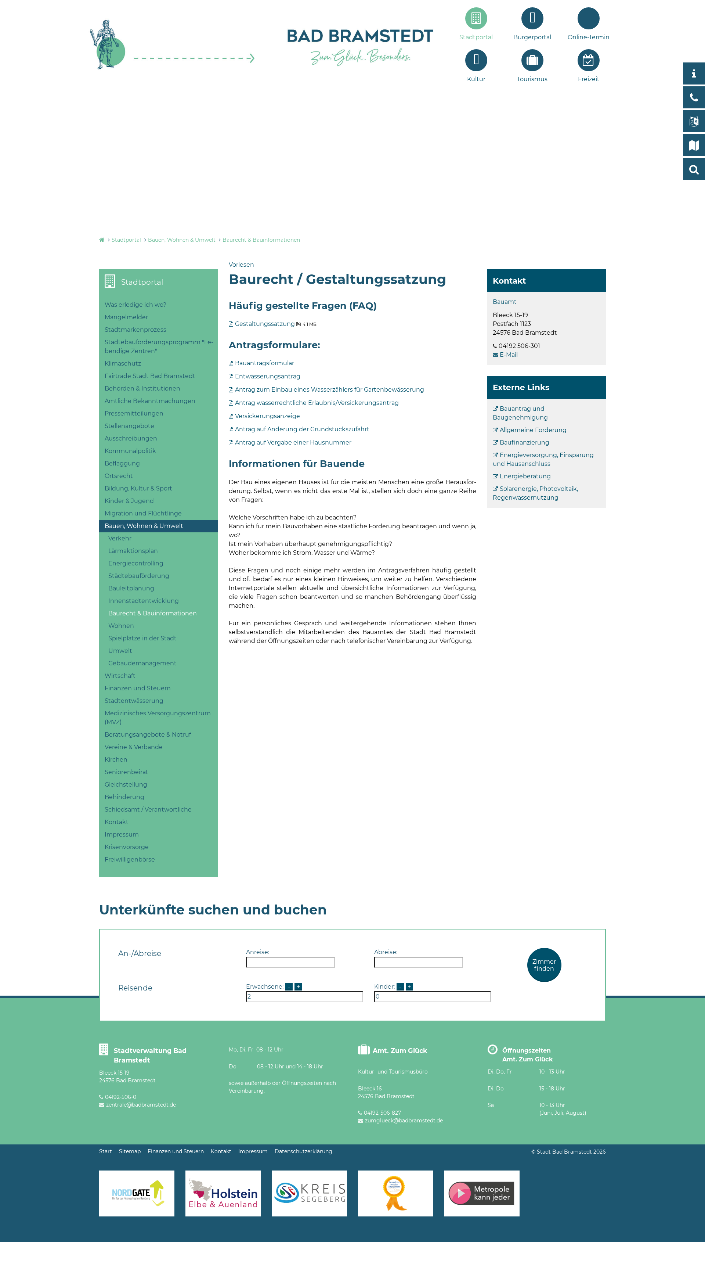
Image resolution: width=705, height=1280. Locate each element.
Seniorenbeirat (126, 772)
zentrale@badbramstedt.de (141, 1104)
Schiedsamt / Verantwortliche (148, 809)
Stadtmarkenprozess (135, 329)
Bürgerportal (532, 37)
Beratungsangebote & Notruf (148, 734)
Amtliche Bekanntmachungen (150, 401)
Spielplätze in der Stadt (142, 638)
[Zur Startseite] (172, 68)
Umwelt (120, 650)
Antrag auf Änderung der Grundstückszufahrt (302, 429)
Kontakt (117, 822)
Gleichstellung (126, 784)
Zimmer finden (544, 965)
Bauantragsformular (264, 363)
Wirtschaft (120, 675)
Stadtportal (476, 37)
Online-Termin (589, 37)
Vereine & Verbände (134, 747)
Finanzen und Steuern (138, 688)
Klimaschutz (123, 363)
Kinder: (384, 986)
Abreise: (385, 952)
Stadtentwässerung (134, 700)
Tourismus (532, 79)
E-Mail (509, 354)
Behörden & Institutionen (142, 388)
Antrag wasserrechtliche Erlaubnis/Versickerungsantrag (317, 402)
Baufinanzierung (524, 442)
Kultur (476, 79)
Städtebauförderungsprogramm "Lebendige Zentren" (159, 347)
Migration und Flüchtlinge (143, 513)
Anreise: (257, 952)
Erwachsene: (264, 986)
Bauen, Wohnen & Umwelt (182, 240)
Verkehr (119, 538)
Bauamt (505, 301)
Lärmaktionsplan (133, 550)
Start (105, 1151)
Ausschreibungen (131, 438)
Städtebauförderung (138, 575)
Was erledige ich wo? (135, 304)
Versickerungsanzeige (267, 416)
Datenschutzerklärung (303, 1151)
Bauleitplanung (131, 588)
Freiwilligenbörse (130, 859)
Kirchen (116, 759)
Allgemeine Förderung (533, 430)
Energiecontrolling (135, 563)
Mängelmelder (126, 317)
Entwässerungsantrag (267, 376)
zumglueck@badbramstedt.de (404, 1120)
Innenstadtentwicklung (143, 600)
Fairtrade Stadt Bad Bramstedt (150, 376)
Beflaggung (122, 463)
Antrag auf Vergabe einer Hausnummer (293, 442)
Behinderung (124, 797)
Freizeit (589, 79)
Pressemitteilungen (134, 413)
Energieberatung (525, 476)
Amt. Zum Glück (400, 1050)
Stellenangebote (129, 426)
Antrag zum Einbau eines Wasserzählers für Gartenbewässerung (329, 389)
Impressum (122, 834)
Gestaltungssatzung (265, 323)
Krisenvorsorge (127, 847)
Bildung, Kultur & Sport (138, 488)
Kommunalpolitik (130, 450)
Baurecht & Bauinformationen (261, 240)
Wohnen (121, 625)
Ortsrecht (119, 475)
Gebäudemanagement (142, 663)
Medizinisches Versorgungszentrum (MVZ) (158, 718)
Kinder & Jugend (129, 500)
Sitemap (130, 1151)
